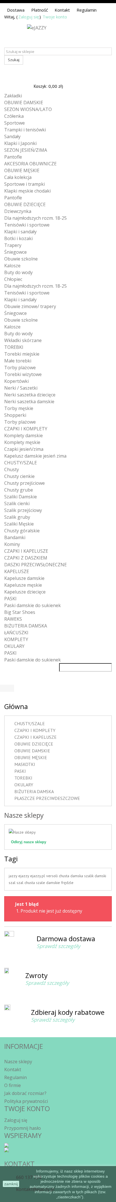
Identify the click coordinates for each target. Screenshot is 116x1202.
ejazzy (24, 875)
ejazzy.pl (38, 875)
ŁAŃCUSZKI (16, 632)
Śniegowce (15, 252)
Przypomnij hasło (22, 1128)
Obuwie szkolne (21, 259)
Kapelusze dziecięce (25, 592)
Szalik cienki (17, 503)
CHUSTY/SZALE (20, 463)
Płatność (39, 10)
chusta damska (71, 875)
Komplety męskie (22, 442)
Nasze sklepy (24, 815)
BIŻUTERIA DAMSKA (25, 626)
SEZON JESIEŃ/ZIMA (25, 150)
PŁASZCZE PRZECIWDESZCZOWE (47, 798)
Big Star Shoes (19, 612)
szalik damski (95, 875)
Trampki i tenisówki (25, 130)
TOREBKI (13, 347)
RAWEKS (13, 619)
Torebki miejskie (21, 354)
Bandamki (14, 537)
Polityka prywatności (26, 1101)
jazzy (13, 875)
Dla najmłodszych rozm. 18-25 (35, 218)
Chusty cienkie (19, 476)
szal (13, 882)
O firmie (12, 1085)
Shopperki (15, 415)
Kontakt (62, 10)
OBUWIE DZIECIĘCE (25, 204)
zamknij (11, 1184)
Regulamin (87, 10)
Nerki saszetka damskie (29, 401)
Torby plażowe (20, 367)
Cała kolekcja (18, 177)
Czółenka (14, 116)
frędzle (67, 882)
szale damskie (48, 882)
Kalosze (12, 265)
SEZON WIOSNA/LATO (28, 109)
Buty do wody (18, 272)
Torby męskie (18, 408)
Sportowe (14, 123)
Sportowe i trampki (24, 184)
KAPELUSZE (16, 571)
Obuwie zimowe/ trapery (30, 306)
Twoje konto (55, 17)
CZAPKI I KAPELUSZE (26, 551)
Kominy (12, 544)
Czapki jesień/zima (23, 449)
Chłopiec (13, 279)
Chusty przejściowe (24, 483)
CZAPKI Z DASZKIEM (25, 558)
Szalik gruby (17, 517)
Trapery (12, 245)
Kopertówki (16, 381)
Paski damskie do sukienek (32, 605)
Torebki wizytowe (23, 374)
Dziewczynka (17, 211)
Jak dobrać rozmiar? (25, 1093)
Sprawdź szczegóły (58, 946)
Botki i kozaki (18, 238)
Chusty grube (18, 490)
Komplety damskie (23, 435)
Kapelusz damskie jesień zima (35, 456)
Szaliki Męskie (19, 524)
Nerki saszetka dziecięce (29, 395)
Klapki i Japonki (20, 143)
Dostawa (15, 10)
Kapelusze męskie (23, 585)
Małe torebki (17, 361)
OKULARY (14, 646)
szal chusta (26, 882)
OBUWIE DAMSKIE (23, 102)
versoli (52, 875)
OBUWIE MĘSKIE (21, 170)
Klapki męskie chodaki (27, 191)
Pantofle (13, 157)
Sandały (12, 136)
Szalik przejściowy (23, 510)
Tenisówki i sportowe (27, 225)
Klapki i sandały (20, 232)
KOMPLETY (16, 639)
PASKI (10, 598)
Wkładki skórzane (23, 340)
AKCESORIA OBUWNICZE (30, 164)
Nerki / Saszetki (20, 388)
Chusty (11, 469)
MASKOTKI (24, 764)
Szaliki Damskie (20, 497)
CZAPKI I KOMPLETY (25, 429)
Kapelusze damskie (24, 578)
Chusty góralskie (22, 531)
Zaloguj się (28, 17)
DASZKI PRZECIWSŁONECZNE (35, 564)
